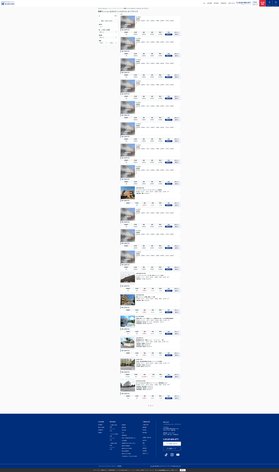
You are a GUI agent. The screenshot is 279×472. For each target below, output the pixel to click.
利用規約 (119, 466)
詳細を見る (168, 34)
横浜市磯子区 (139, 338)
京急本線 (139, 343)
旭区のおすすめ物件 (126, 453)
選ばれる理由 (101, 427)
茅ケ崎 (144, 322)
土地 (111, 431)
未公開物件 (124, 440)
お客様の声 (100, 430)
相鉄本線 (139, 193)
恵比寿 (142, 366)
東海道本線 (139, 322)
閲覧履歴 (255, 2)
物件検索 (216, 3)
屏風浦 (143, 343)
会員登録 (145, 451)
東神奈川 (145, 388)
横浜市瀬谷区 (139, 187)
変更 (116, 15)
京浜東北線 (139, 346)
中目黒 (141, 359)
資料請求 (145, 448)
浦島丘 (144, 380)
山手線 (138, 366)
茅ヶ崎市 (138, 316)
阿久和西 (144, 273)
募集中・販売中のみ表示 (106, 20)
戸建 (111, 427)
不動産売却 (223, 3)
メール (144, 445)
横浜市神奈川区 (140, 380)
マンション (112, 429)
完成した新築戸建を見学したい (129, 438)
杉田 (143, 345)
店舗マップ (172, 448)
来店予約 (145, 440)
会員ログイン (146, 453)
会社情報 (209, 3)
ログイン (269, 5)
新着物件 (124, 425)
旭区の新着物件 (125, 451)
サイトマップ (102, 466)
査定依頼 (145, 432)
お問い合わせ (231, 3)
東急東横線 (139, 389)
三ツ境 (143, 278)
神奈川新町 (144, 386)
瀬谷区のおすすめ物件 (127, 448)
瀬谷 (143, 187)
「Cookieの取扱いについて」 (164, 470)
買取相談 (145, 427)
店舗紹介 (100, 432)
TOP (204, 3)
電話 (144, 443)
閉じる (182, 470)
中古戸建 (124, 430)
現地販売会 (124, 435)
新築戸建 (124, 427)
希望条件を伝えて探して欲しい (129, 443)
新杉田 (144, 346)
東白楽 (144, 389)
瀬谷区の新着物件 (126, 445)
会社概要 (100, 424)
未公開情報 (262, 3)
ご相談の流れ (146, 424)
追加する (177, 34)
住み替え (145, 430)
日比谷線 (139, 364)
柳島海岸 (142, 316)
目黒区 (138, 359)
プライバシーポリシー (111, 466)
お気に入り (255, 4)
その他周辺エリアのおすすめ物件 (129, 456)
